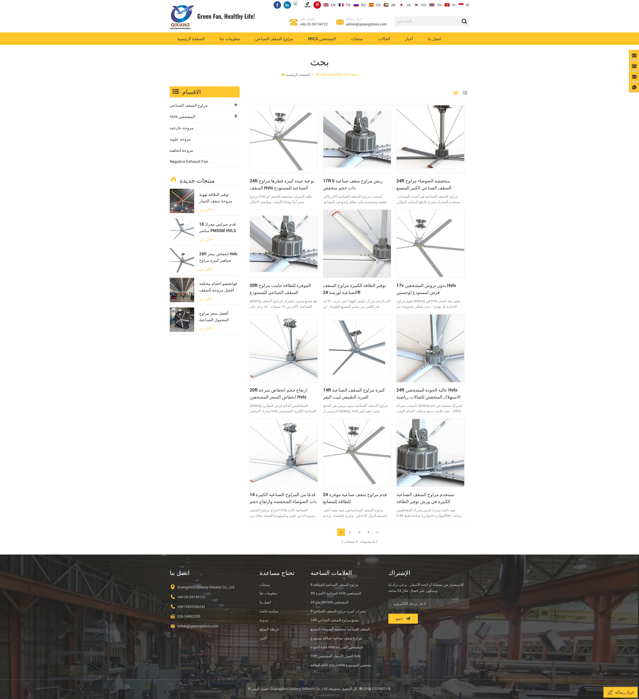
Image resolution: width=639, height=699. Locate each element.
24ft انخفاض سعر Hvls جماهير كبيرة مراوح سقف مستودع (218, 257)
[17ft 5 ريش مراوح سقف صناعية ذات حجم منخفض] (357, 139)
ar (393, 5)
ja (408, 5)
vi (453, 5)
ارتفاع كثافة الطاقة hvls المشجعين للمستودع (342, 665)
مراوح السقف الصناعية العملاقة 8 (334, 585)
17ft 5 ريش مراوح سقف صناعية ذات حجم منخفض (353, 184)
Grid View (456, 93)
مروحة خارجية (182, 128)
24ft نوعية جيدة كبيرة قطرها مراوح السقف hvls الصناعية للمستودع (282, 184)
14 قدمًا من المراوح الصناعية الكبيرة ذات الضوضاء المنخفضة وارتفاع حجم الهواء (283, 498)
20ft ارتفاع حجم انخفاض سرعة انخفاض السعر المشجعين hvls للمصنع (278, 393)
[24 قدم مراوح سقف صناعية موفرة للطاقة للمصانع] (357, 453)
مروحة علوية (180, 139)
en (333, 5)
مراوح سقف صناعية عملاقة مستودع (336, 638)
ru (363, 5)
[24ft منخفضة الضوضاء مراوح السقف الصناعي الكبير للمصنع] (430, 139)
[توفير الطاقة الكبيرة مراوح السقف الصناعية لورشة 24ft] (357, 244)
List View (465, 93)
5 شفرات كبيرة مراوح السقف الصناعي (338, 611)
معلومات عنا (229, 38)
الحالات (384, 38)
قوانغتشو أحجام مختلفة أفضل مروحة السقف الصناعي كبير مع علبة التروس (218, 287)
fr (348, 5)
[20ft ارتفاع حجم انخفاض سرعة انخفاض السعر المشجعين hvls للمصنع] (284, 348)
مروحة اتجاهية (181, 150)
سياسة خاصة (269, 611)
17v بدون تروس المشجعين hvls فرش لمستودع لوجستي (426, 288)
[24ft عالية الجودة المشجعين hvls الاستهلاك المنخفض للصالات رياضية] (430, 348)
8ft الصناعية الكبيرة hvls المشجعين (336, 593)
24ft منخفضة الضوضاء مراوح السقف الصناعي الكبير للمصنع (423, 184)
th (439, 5)
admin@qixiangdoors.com (366, 24)
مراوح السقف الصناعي (274, 38)
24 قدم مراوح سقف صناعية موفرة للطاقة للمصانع (355, 497)
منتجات (357, 38)
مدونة (264, 620)
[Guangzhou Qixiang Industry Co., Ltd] (182, 17)
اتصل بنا (434, 38)
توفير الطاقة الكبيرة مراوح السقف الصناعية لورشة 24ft (354, 288)
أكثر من (205, 210)
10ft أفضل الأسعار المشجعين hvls (335, 656)
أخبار (409, 38)
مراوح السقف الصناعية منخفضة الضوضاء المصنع (342, 629)
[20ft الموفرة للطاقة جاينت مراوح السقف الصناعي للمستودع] (284, 244)
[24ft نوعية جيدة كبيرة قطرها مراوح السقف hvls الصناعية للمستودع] (284, 139)
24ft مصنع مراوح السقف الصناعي (335, 620)
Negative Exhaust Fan (189, 161)
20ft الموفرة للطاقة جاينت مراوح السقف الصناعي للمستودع (280, 288)
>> (377, 532)
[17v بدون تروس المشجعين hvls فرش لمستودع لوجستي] (430, 244)
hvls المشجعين (322, 38)
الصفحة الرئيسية (190, 38)
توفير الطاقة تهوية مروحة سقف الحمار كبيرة (215, 198)
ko (423, 5)
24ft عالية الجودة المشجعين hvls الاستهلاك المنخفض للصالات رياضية (428, 393)
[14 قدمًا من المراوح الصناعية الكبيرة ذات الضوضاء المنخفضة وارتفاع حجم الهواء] (284, 453)
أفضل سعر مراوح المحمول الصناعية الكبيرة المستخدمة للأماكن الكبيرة (214, 316)
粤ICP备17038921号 (375, 689)
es (378, 5)
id (467, 5)
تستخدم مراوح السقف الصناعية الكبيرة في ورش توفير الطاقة (425, 497)
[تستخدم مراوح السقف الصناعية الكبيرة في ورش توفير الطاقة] (430, 453)
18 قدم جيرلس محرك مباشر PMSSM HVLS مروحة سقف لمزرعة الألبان (217, 227)
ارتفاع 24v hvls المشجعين (329, 602)
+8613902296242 (191, 607)
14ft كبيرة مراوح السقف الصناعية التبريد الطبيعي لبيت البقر (354, 393)
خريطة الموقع (270, 629)
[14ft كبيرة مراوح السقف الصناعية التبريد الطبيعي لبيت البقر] (357, 348)
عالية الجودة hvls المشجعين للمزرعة (337, 647)
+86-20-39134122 (314, 24)
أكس (263, 638)
